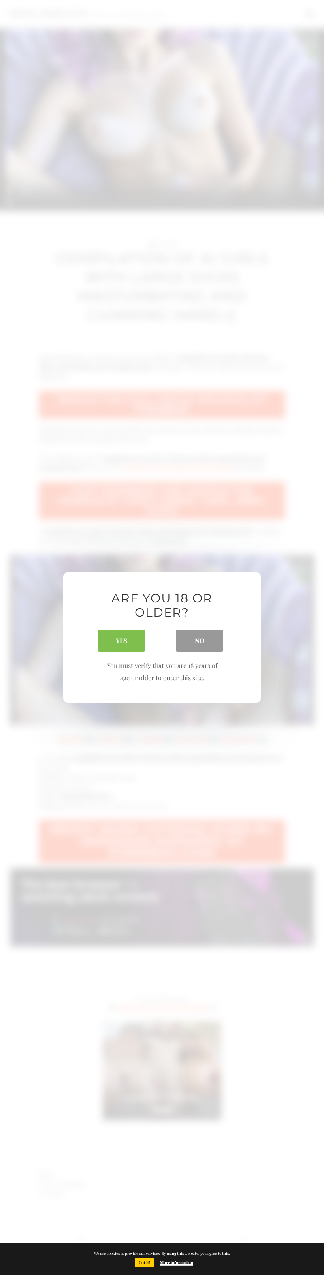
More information (176, 1262)
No (200, 640)
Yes (121, 640)
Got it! (144, 1262)
